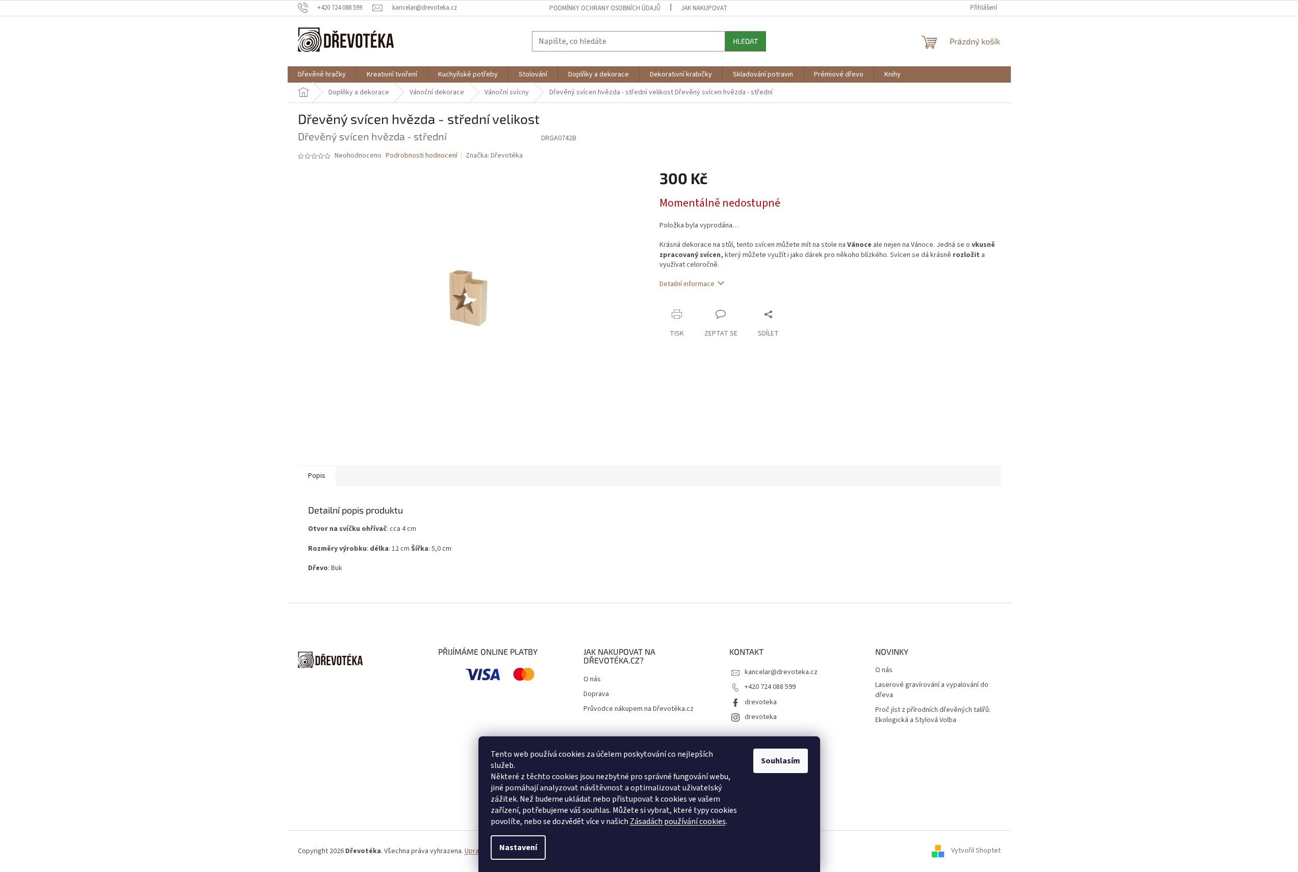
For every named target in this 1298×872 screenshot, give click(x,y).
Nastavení (518, 847)
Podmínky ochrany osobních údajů (604, 8)
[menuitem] (322, 74)
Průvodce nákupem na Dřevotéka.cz (638, 709)
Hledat (745, 41)
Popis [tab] (316, 476)
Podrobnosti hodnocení (421, 156)
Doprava (596, 694)
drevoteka (761, 702)
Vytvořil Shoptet (976, 851)
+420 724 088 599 (770, 687)
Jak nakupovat (704, 8)
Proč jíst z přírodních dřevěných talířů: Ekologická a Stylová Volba (932, 715)
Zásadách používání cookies (678, 821)
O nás (592, 679)
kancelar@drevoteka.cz (781, 672)
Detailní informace (687, 284)
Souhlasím (780, 760)
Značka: (494, 155)
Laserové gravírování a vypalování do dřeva (931, 690)
